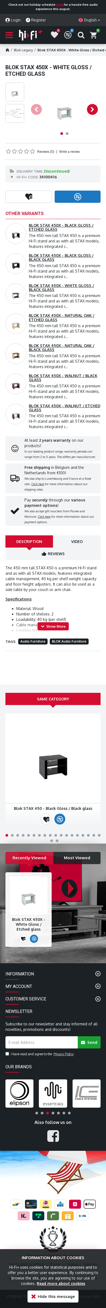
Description (29, 541)
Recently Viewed (29, 857)
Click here (37, 484)
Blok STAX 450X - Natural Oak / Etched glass (61, 317)
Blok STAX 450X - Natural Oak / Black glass (61, 347)
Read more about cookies (61, 1283)
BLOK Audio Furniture (69, 641)
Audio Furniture (32, 641)
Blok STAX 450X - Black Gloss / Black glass (61, 257)
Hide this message (56, 1296)
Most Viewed (77, 857)
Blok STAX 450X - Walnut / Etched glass (64, 407)
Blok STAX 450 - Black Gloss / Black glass (53, 808)
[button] (36, 109)
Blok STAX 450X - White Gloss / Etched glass (28, 924)
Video (77, 541)
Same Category (53, 699)
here (59, 5)
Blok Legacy (23, 50)
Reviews (56, 553)
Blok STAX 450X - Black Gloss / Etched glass (61, 227)
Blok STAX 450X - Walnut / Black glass (63, 377)
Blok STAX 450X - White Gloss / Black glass (61, 287)
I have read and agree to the (42, 1054)
